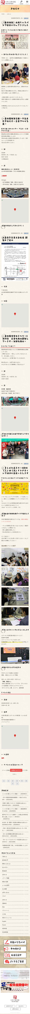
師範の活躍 (5, 881)
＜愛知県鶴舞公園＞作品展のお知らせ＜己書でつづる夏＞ (15, 121)
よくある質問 (5, 885)
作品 (3, 907)
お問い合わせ (5, 892)
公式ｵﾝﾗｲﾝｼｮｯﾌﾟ (9, 1006)
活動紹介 (4, 903)
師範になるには (6, 863)
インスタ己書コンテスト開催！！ (15, 793)
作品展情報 (5, 932)
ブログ (4, 896)
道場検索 (21, 3)
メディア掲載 (5, 878)
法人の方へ (5, 867)
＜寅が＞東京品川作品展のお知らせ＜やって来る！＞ (14, 829)
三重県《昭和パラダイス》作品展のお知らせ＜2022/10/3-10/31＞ (14, 804)
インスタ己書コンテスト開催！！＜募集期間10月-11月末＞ (14, 810)
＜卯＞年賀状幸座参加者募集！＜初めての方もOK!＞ (14, 798)
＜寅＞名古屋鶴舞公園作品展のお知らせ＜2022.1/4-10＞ (13, 835)
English (4, 921)
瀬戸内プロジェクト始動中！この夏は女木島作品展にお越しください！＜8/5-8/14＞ (15, 817)
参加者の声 (5, 860)
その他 (4, 914)
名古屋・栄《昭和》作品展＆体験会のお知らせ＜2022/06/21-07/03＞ (15, 823)
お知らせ (9, 14)
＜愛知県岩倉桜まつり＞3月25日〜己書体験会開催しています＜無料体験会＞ (15, 338)
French (4, 925)
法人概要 (4, 889)
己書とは (4, 856)
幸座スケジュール (7, 917)
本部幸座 (4, 928)
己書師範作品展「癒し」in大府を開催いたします (15, 846)
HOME (3, 14)
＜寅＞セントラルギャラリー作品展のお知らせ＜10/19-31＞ (15, 840)
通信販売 (4, 871)
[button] (15, 736)
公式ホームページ (16, 770)
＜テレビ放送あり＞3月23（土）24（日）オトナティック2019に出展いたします (15, 470)
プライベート (5, 910)
